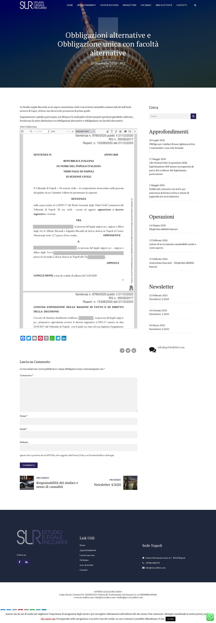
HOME (70, 5)
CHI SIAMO (146, 5)
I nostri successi (87, 555)
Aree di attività (86, 565)
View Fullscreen (28, 126)
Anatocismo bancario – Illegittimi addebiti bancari (171, 264)
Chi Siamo (84, 560)
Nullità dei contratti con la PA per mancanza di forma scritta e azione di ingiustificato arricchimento (169, 192)
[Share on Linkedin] (134, 350)
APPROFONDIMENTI (86, 5)
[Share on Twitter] (128, 350)
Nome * (24, 416)
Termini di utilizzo (97, 455)
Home (82, 545)
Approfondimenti (88, 550)
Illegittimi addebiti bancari (163, 229)
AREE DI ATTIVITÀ (164, 5)
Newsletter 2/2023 (159, 299)
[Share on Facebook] (122, 350)
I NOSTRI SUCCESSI (109, 5)
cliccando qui (48, 618)
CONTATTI (181, 5)
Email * (23, 429)
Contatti (83, 569)
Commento (26, 375)
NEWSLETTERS (129, 5)
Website (24, 442)
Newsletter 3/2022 (159, 329)
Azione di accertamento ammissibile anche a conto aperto (172, 246)
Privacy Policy (78, 455)
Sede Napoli (152, 545)
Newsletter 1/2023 (159, 314)
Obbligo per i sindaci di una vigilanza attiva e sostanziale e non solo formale (172, 145)
